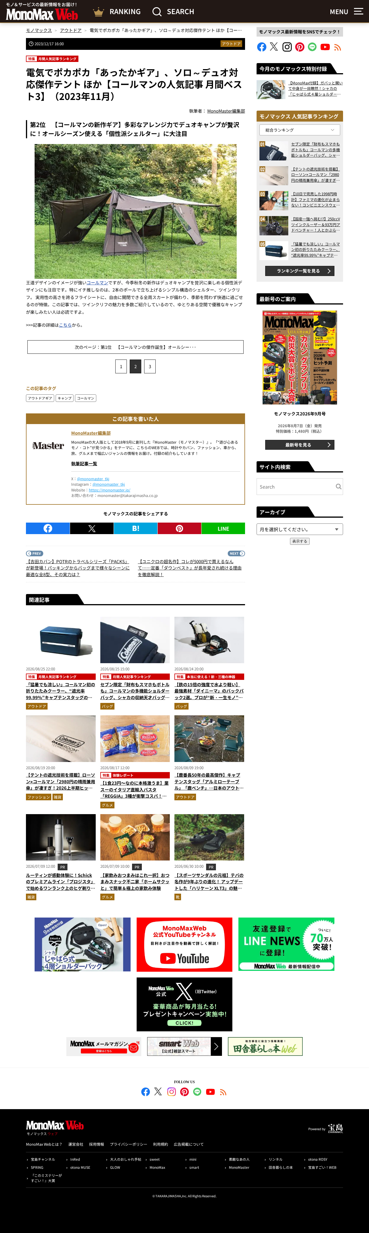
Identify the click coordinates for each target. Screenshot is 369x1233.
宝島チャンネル (43, 1159)
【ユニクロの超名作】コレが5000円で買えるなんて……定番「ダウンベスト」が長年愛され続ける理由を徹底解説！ (190, 567)
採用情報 (96, 1144)
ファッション (38, 797)
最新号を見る (298, 445)
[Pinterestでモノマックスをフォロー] (299, 50)
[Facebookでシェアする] (48, 528)
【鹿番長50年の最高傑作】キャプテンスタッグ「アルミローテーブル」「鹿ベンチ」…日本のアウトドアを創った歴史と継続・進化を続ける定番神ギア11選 (209, 788)
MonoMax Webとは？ (44, 1144)
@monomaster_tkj (93, 478)
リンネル (276, 1159)
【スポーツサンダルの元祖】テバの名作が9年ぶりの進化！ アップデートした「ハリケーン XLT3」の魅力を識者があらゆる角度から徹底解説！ (209, 888)
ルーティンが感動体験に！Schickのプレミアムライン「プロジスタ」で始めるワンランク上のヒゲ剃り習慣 (60, 885)
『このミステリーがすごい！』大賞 (46, 1178)
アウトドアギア (40, 398)
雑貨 (57, 797)
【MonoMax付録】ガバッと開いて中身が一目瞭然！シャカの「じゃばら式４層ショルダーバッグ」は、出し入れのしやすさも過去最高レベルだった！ (315, 88)
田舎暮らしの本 (281, 1167)
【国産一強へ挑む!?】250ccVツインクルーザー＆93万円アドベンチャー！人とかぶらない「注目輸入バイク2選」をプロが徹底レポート (315, 224)
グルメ (107, 805)
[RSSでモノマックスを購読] (223, 1093)
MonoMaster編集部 (91, 433)
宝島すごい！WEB (322, 1167)
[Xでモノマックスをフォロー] (274, 50)
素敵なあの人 (239, 1159)
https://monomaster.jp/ (109, 490)
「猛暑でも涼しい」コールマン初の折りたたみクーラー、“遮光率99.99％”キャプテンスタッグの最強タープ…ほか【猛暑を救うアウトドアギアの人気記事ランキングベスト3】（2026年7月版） (60, 700)
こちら (65, 325)
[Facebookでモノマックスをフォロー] (261, 50)
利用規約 (160, 1144)
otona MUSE (80, 1167)
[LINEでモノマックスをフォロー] (312, 50)
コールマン (97, 282)
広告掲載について (189, 1144)
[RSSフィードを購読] (337, 50)
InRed (75, 1159)
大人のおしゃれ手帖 (125, 1159)
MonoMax (157, 1167)
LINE (223, 528)
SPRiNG (37, 1167)
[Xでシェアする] (92, 528)
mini (192, 1159)
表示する (299, 541)
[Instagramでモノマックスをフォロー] (287, 50)
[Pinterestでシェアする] (179, 528)
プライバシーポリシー (128, 1144)
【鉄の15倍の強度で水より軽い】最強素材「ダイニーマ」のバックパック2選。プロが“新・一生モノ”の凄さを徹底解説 (209, 694)
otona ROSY (317, 1159)
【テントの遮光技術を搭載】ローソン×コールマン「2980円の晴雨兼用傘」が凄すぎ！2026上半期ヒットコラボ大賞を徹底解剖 (60, 784)
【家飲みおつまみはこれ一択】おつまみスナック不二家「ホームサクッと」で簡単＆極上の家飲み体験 (135, 881)
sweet (155, 1159)
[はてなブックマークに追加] (135, 528)
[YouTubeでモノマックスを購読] (325, 50)
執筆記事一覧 (84, 463)
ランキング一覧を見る (298, 271)
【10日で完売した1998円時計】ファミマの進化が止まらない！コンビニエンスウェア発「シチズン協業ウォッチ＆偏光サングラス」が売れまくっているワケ (315, 199)
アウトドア (231, 43)
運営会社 (75, 1144)
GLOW (115, 1167)
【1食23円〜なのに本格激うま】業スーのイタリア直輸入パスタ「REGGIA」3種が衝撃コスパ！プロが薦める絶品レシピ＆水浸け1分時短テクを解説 (134, 796)
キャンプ (64, 398)
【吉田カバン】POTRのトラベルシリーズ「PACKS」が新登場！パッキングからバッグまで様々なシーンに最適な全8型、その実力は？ (78, 567)
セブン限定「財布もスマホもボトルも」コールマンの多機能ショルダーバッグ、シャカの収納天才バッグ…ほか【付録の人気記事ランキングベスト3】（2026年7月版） (135, 697)
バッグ (107, 706)
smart (194, 1167)
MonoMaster (239, 1167)
